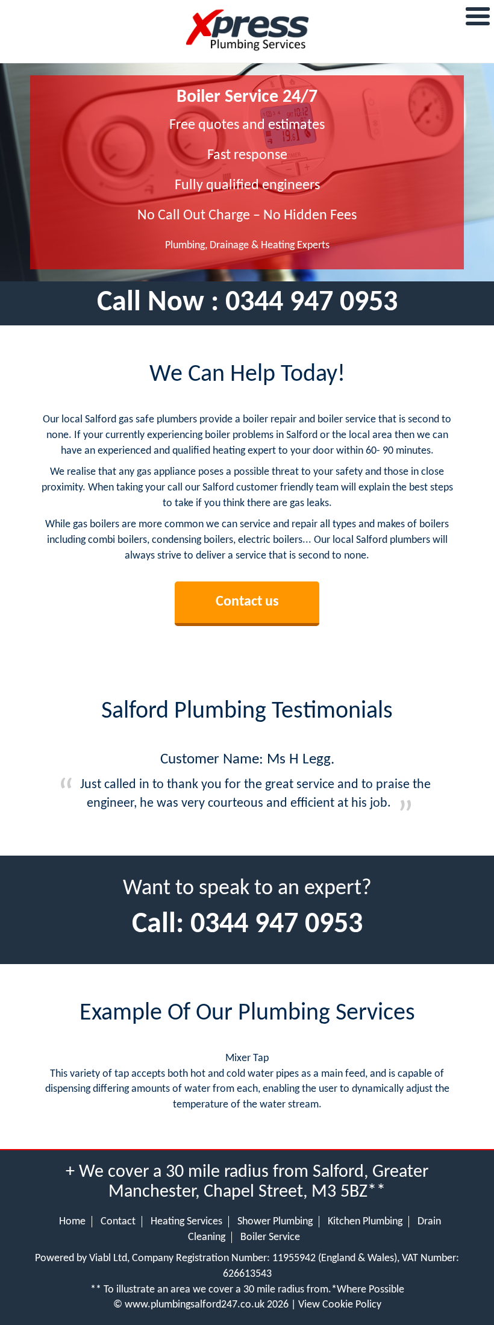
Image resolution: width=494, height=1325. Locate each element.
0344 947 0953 (311, 303)
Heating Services (186, 1221)
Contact (118, 1221)
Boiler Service (270, 1237)
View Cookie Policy (339, 1305)
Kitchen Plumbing (365, 1221)
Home (72, 1221)
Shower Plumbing (275, 1221)
